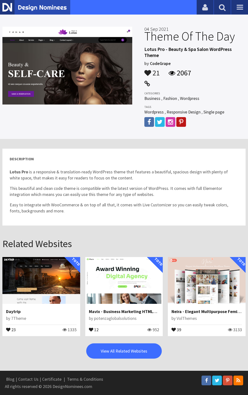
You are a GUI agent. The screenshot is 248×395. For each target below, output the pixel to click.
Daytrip (13, 311)
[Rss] (238, 380)
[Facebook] (206, 380)
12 (96, 329)
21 (155, 70)
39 (178, 329)
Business (152, 98)
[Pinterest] (227, 380)
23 (13, 329)
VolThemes (187, 318)
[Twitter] (217, 380)
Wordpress (189, 98)
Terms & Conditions (85, 379)
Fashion (170, 98)
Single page (213, 112)
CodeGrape (160, 63)
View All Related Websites (124, 351)
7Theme (18, 318)
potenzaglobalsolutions (115, 318)
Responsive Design (184, 112)
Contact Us (28, 379)
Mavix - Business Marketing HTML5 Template (132, 311)
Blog (10, 379)
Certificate (52, 379)
